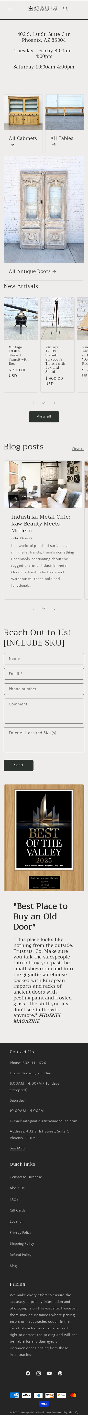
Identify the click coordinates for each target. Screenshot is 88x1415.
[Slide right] (54, 403)
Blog (13, 1266)
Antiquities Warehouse (36, 1412)
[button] (9, 8)
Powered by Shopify (65, 1412)
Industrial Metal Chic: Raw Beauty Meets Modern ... (40, 523)
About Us (17, 1188)
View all (44, 416)
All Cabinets (23, 138)
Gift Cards (17, 1211)
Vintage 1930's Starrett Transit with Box (19, 355)
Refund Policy (21, 1255)
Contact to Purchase (26, 1177)
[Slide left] (33, 403)
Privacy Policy (21, 1233)
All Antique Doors (30, 272)
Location (17, 1222)
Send (18, 765)
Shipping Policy (22, 1244)
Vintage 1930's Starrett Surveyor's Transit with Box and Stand (55, 359)
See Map (17, 1148)
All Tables (62, 138)
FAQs (14, 1199)
